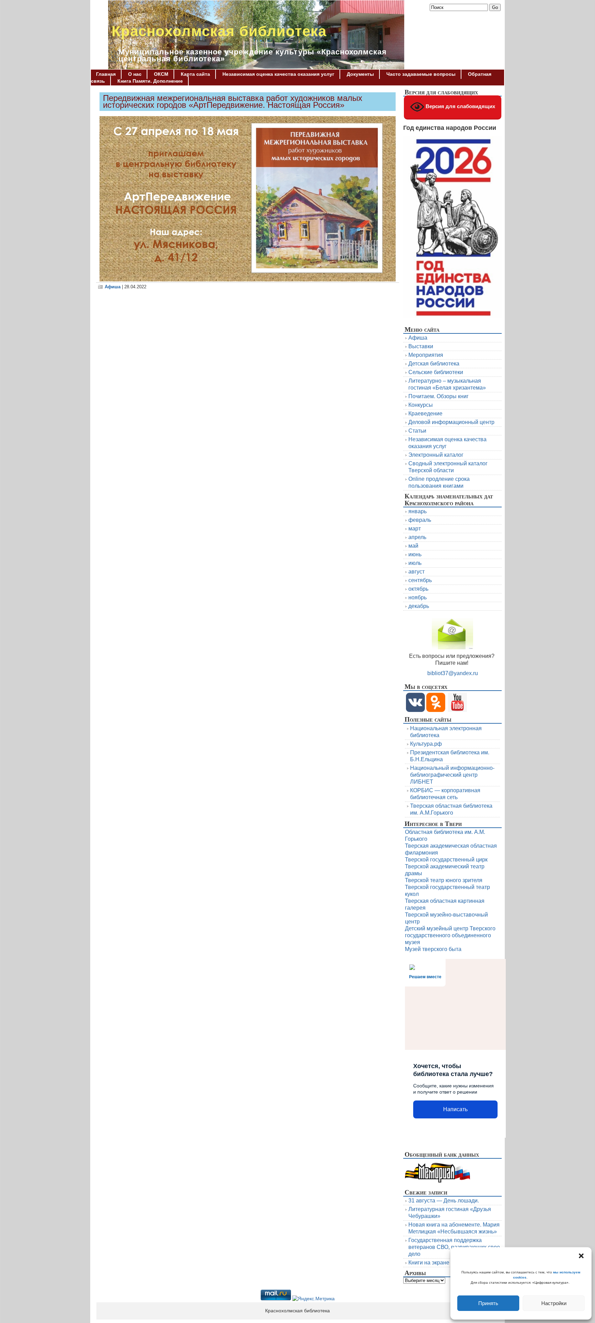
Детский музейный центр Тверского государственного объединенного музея (450, 935)
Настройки (553, 1303)
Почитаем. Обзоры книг (438, 396)
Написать (455, 1109)
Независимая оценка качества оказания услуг (278, 74)
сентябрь (420, 580)
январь (417, 511)
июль (414, 563)
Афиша (113, 286)
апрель (417, 537)
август (416, 572)
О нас (135, 74)
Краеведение (425, 413)
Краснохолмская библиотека (219, 31)
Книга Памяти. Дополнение (150, 81)
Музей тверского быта (433, 949)
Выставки (420, 346)
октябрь (418, 589)
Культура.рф (426, 744)
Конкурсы (420, 405)
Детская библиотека (433, 363)
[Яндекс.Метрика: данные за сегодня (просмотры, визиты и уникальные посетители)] (313, 1298)
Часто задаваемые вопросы (421, 74)
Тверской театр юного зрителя (443, 880)
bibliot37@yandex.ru (452, 673)
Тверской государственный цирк (446, 859)
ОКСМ (161, 74)
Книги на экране (428, 1262)
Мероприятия (425, 355)
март (414, 528)
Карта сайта (195, 74)
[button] (581, 1255)
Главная (106, 74)
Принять (488, 1303)
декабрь (418, 606)
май (413, 546)
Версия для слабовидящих (459, 106)
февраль (419, 520)
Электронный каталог (435, 455)
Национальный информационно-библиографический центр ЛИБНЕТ (452, 775)
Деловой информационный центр (451, 422)
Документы (360, 74)
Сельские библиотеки (435, 372)
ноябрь (417, 597)
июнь (414, 554)
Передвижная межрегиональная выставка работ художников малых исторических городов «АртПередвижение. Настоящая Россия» (232, 101)
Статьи (417, 431)
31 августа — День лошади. (443, 1200)
